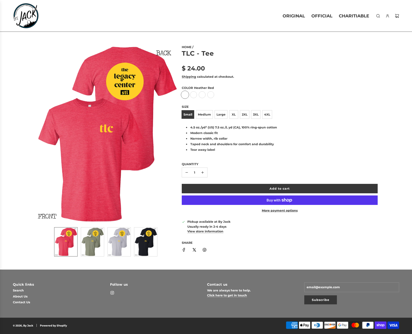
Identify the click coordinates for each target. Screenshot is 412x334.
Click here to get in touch (227, 295)
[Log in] (387, 16)
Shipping (189, 77)
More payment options (280, 210)
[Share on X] (194, 250)
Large (221, 114)
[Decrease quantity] (186, 172)
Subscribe (320, 300)
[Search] (378, 16)
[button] (37, 134)
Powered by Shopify (53, 325)
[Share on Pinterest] (204, 250)
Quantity (190, 164)
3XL (256, 114)
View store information (205, 231)
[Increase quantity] (202, 172)
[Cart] (397, 16)
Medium (204, 114)
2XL (244, 114)
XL (234, 114)
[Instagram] (112, 292)
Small (187, 114)
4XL (267, 114)
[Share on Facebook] (184, 250)
